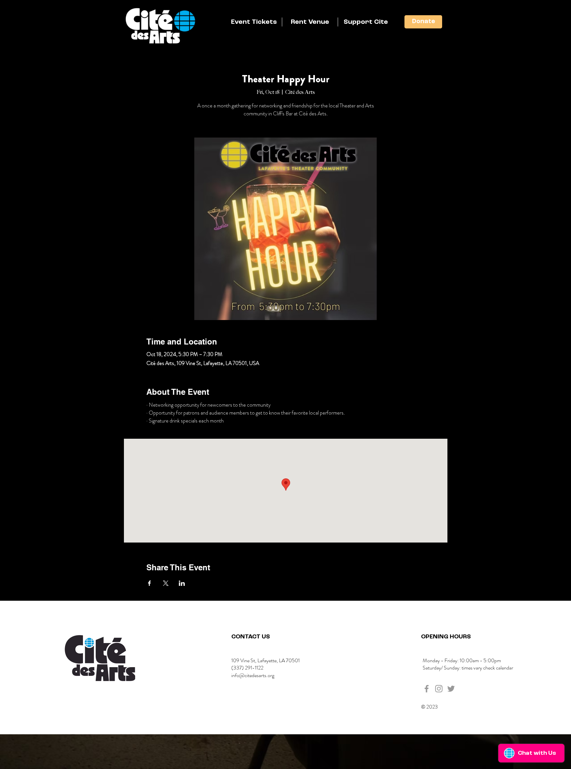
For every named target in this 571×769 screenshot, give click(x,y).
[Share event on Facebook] (149, 583)
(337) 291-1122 (247, 667)
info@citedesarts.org (252, 675)
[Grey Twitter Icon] (451, 689)
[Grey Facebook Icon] (427, 689)
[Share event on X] (166, 583)
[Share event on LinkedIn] (182, 583)
